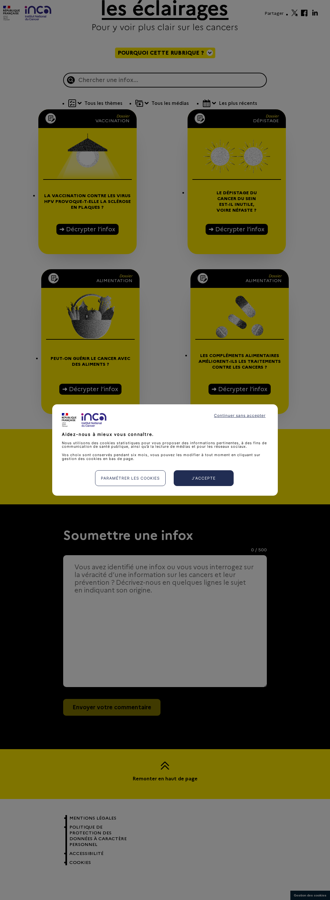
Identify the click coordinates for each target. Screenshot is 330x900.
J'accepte (204, 478)
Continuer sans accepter (240, 415)
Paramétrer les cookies (130, 478)
